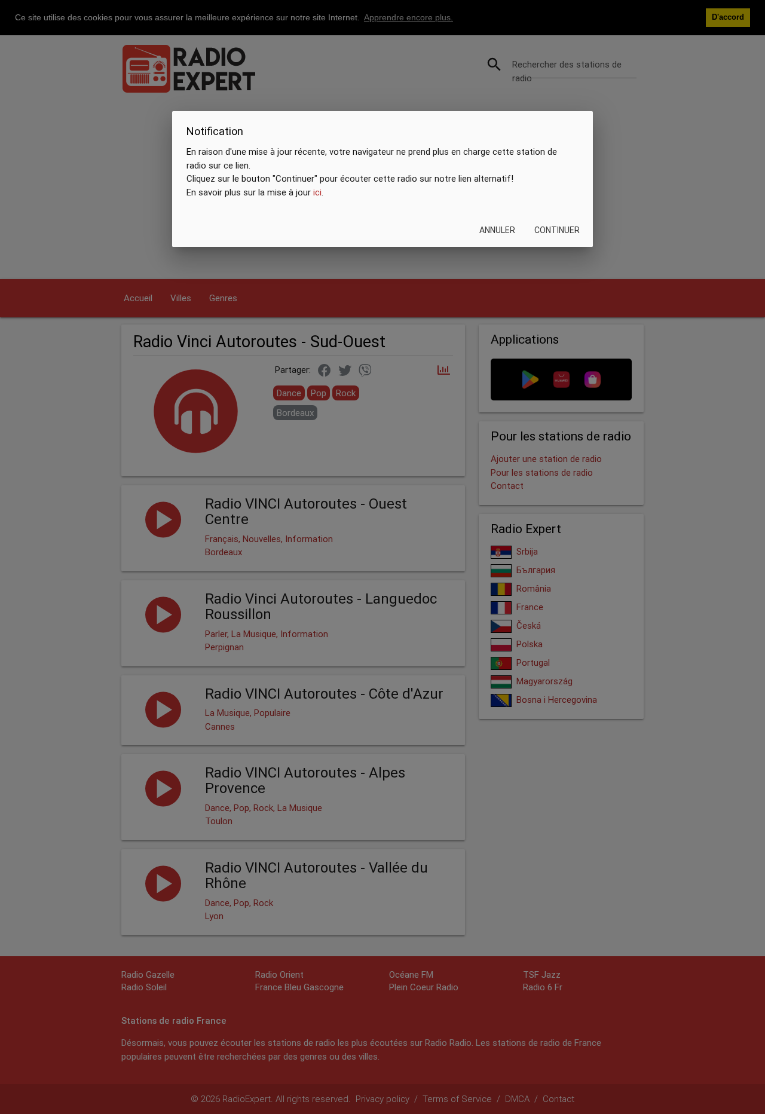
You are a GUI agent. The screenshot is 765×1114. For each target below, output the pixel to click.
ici (317, 192)
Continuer (557, 230)
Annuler (497, 230)
